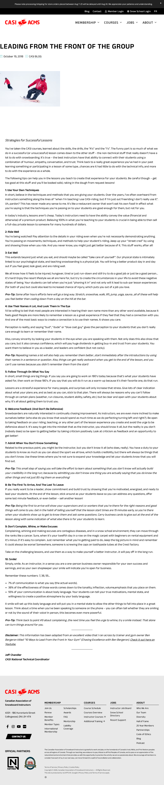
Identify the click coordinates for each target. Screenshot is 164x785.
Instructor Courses (93, 716)
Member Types (52, 724)
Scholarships (70, 708)
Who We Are (142, 708)
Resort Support (118, 720)
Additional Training (93, 721)
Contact (97, 11)
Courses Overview (93, 712)
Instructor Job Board (120, 708)
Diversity (140, 716)
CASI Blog (35, 56)
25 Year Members (145, 725)
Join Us (48, 708)
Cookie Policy (74, 767)
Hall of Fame (142, 721)
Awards (67, 712)
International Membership (51, 730)
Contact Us (19, 736)
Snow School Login (140, 11)
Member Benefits (49, 718)
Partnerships (143, 729)
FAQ (66, 716)
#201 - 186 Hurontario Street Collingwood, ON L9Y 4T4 (21, 715)
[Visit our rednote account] (24, 726)
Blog (87, 11)
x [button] (161, 3)
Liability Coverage (68, 727)
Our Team (141, 712)
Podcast (140, 743)
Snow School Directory (116, 714)
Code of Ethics (143, 734)
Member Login (115, 11)
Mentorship (69, 721)
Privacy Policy (63, 767)
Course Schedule (92, 708)
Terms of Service (51, 767)
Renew (48, 712)
